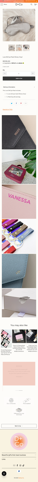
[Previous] (4, 25)
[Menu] (1, 4)
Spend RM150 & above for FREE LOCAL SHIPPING (14, 0)
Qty (4, 70)
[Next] (34, 25)
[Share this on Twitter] (12, 103)
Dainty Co (21, 478)
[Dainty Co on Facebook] (17, 465)
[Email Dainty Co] (14, 465)
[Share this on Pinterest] (21, 103)
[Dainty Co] (19, 4)
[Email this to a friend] (26, 103)
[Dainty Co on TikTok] (23, 465)
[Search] (31, 4)
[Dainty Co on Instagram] (20, 465)
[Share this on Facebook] (16, 103)
